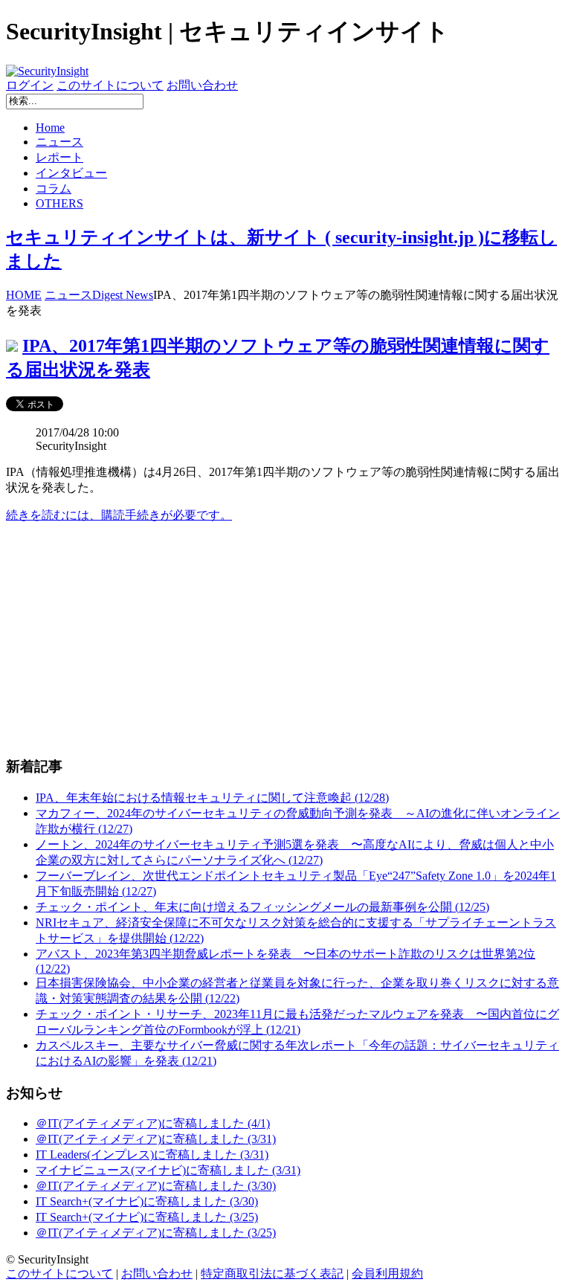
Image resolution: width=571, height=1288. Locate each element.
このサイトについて (110, 85)
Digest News (122, 295)
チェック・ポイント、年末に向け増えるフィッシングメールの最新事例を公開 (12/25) (262, 907)
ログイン (30, 85)
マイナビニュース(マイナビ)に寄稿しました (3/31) (168, 1170)
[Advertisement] (285, 639)
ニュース (59, 141)
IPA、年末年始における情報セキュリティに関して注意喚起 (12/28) (212, 797)
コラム (53, 188)
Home (50, 127)
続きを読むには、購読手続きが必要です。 (119, 515)
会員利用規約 (387, 1273)
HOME (24, 295)
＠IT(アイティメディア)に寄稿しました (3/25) (156, 1232)
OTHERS (59, 203)
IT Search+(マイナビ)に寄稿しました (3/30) (147, 1201)
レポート (59, 157)
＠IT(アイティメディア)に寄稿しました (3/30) (156, 1185)
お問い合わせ (202, 85)
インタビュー (71, 173)
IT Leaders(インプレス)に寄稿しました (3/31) (152, 1154)
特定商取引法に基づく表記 (272, 1273)
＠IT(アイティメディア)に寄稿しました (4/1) (153, 1123)
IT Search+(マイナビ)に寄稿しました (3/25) (147, 1217)
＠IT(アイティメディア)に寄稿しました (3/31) (156, 1139)
